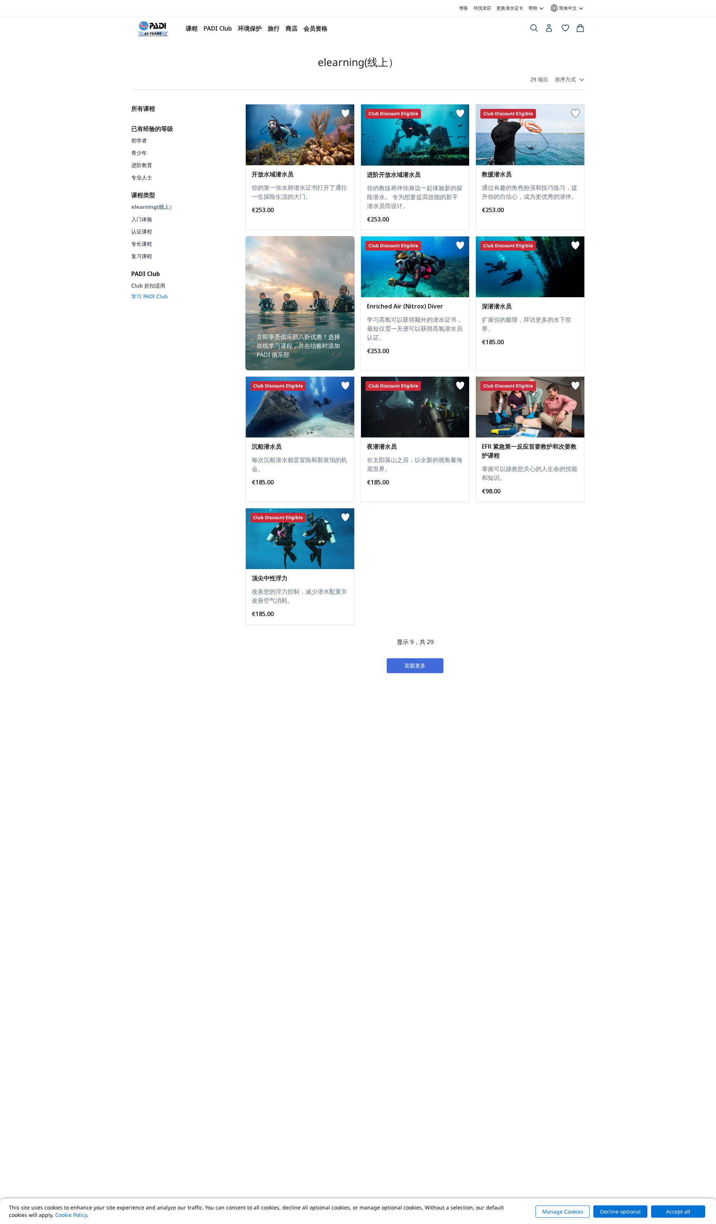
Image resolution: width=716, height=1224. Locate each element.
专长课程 (141, 243)
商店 (292, 28)
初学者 (139, 140)
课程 (192, 28)
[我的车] (580, 29)
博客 (463, 8)
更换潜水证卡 (509, 8)
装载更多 (415, 665)
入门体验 (141, 219)
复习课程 (141, 256)
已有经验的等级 (152, 129)
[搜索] (534, 29)
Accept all (678, 1211)
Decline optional (620, 1211)
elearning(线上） (153, 206)
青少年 (139, 152)
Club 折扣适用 (148, 285)
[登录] (549, 29)
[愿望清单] (565, 29)
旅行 (274, 28)
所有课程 (143, 108)
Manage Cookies (562, 1211)
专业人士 (141, 177)
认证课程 (141, 231)
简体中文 (563, 8)
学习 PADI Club (149, 296)
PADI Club (218, 28)
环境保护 (250, 28)
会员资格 (315, 28)
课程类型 (143, 195)
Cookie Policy (71, 1214)
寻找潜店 (482, 8)
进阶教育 (141, 165)
